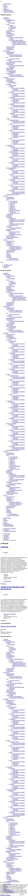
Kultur (8, 118)
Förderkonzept (10, 33)
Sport (11, 138)
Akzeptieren (3, 895)
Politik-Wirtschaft (14, 152)
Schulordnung (10, 48)
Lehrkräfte (9, 60)
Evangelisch (12, 28)
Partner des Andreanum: (6, 632)
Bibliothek (9, 226)
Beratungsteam (10, 64)
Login (5, 8)
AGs (8, 200)
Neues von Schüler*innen (16, 54)
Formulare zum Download (13, 259)
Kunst (11, 124)
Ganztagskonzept (11, 34)
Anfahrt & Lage (10, 243)
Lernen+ (6, 196)
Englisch (12, 92)
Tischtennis (12, 207)
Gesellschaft (9, 145)
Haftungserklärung (8, 10)
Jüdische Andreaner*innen (19, 42)
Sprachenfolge (13, 85)
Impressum (6, 9)
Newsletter (9, 257)
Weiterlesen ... (4, 583)
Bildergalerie (13, 72)
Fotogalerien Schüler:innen (16, 56)
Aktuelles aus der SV (15, 58)
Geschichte (9, 36)
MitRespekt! (12, 233)
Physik (11, 185)
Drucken (6, 552)
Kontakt (5, 267)
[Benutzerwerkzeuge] (1, 550)
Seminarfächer (13, 82)
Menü (2, 262)
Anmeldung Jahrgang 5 (15, 246)
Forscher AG (13, 209)
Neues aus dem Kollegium (16, 61)
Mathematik (12, 180)
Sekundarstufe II (10, 81)
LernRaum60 (10, 214)
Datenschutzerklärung (9, 11)
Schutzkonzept (10, 49)
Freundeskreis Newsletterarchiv (17, 76)
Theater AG (12, 204)
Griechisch (12, 113)
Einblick (9, 21)
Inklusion (9, 32)
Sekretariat (9, 242)
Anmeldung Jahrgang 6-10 (16, 247)
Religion (12, 157)
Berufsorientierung (11, 229)
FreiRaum (9, 215)
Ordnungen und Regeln (15, 249)
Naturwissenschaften (11, 168)
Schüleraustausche (14, 225)
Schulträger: (3, 629)
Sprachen (9, 84)
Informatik (12, 190)
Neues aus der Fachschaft (19, 88)
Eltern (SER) (10, 69)
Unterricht (6, 77)
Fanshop (9, 254)
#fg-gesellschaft (7, 581)
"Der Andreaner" (11, 68)
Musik (11, 130)
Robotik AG (12, 206)
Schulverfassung (10, 46)
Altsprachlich (13, 27)
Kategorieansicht (10, 20)
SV (7, 57)
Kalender (6, 6)
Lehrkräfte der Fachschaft (19, 90)
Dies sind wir (7, 50)
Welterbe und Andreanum (16, 234)
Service (5, 239)
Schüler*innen (10, 53)
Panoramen (12, 23)
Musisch (12, 25)
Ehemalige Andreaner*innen (16, 40)
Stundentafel (9, 80)
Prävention (12, 66)
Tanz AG (12, 205)
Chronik (11, 38)
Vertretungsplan (7, 4)
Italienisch (12, 104)
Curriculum (15, 89)
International (9, 217)
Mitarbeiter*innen (11, 62)
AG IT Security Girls (15, 213)
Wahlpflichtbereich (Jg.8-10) (13, 194)
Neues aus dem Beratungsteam (17, 65)
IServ (5, 5)
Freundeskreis (10, 73)
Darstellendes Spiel (14, 120)
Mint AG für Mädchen (15, 210)
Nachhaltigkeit (10, 197)
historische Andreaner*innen (19, 41)
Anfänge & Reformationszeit (16, 37)
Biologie (12, 169)
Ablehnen (8, 895)
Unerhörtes (15, 137)
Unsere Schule (7, 19)
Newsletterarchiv (14, 258)
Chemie (11, 174)
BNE (11, 29)
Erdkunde (12, 162)
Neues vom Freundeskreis (16, 74)
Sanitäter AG (13, 211)
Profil (8, 24)
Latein (11, 108)
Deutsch (11, 86)
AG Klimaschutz (14, 201)
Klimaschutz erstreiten (15, 231)
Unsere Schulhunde (11, 70)
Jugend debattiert (11, 235)
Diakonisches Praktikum (12, 237)
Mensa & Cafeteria (11, 250)
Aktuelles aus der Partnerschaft (17, 223)
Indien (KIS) (13, 218)
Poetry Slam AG (13, 202)
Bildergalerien (16, 100)
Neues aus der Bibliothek (15, 227)
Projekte (8, 230)
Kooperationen (10, 238)
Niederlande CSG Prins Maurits (17, 219)
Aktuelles (6, 17)
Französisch (12, 97)
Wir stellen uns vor (8, 264)
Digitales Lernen (10, 30)
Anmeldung (9, 245)
